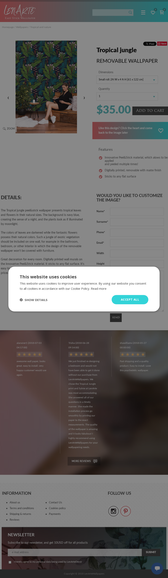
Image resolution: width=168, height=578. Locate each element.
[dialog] (84, 289)
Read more (99, 288)
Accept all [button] (130, 299)
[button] (34, 299)
